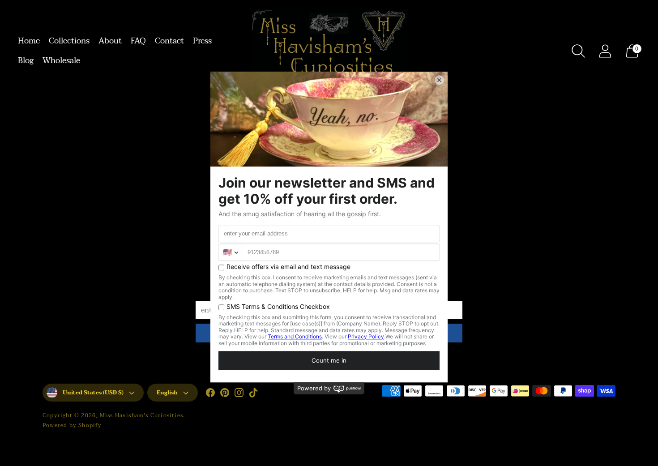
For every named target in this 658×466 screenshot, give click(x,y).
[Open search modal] (578, 51)
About (110, 41)
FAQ (138, 41)
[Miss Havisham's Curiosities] (329, 51)
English (167, 392)
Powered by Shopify (72, 425)
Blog (26, 61)
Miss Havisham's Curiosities (141, 415)
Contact (169, 41)
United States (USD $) (93, 392)
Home (29, 41)
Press (202, 41)
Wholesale (61, 61)
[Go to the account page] (605, 51)
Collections (69, 41)
